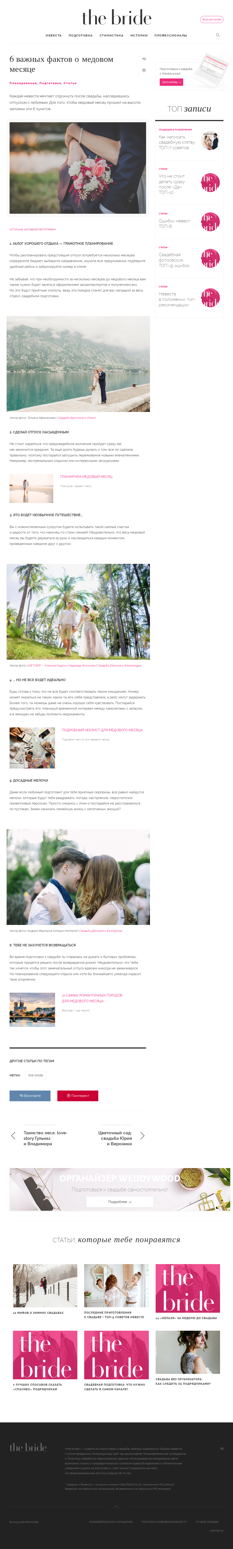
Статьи (70, 83)
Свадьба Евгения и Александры (119, 665)
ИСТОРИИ (139, 35)
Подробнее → (120, 1202)
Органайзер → (171, 82)
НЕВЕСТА (54, 35)
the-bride (35, 1075)
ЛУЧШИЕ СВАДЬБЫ (207, 1521)
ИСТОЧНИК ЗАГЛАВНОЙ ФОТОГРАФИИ (33, 229)
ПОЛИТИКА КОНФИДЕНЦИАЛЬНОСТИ (164, 1521)
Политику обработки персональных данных (98, 1458)
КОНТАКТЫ (216, 1530)
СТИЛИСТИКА (112, 35)
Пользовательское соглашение (164, 1453)
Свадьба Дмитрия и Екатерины (100, 930)
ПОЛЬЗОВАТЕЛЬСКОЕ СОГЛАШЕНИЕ (110, 1521)
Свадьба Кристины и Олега (76, 417)
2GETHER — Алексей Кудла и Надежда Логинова (61, 665)
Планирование (23, 83)
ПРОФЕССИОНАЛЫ (170, 35)
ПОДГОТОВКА (81, 35)
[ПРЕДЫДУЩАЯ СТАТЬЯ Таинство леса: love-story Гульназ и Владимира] (42, 1148)
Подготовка (50, 83)
